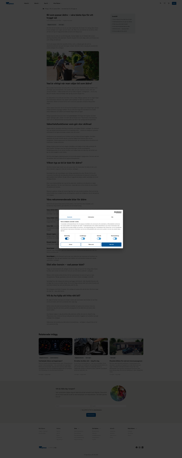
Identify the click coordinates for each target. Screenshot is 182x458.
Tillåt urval (91, 244)
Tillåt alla (111, 244)
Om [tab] (112, 217)
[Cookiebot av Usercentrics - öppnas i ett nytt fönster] (115, 212)
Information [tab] (91, 217)
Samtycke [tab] (69, 217)
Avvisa (70, 244)
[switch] (83, 238)
